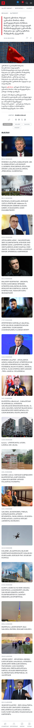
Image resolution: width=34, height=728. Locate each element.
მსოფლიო (14, 13)
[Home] (3, 3)
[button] (8, 8)
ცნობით (10, 87)
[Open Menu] (30, 3)
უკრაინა (27, 124)
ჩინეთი (17, 127)
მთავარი (5, 13)
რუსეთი (17, 124)
